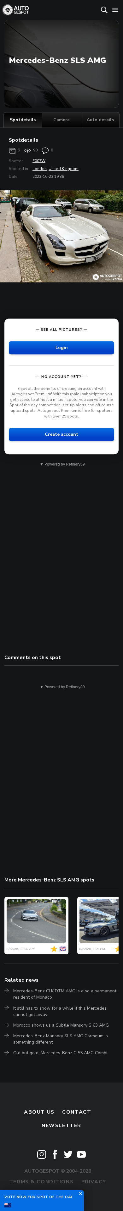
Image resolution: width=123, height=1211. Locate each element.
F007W (38, 160)
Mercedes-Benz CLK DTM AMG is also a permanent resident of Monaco (64, 994)
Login (62, 348)
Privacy (93, 1181)
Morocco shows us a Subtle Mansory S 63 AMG (61, 1025)
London (39, 168)
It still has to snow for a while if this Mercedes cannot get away (60, 1011)
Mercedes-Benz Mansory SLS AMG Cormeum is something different (60, 1039)
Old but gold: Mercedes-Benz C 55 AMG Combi (60, 1053)
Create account (61, 434)
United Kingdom (64, 168)
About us (39, 1112)
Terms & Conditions (41, 1181)
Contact (76, 1112)
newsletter (61, 1125)
